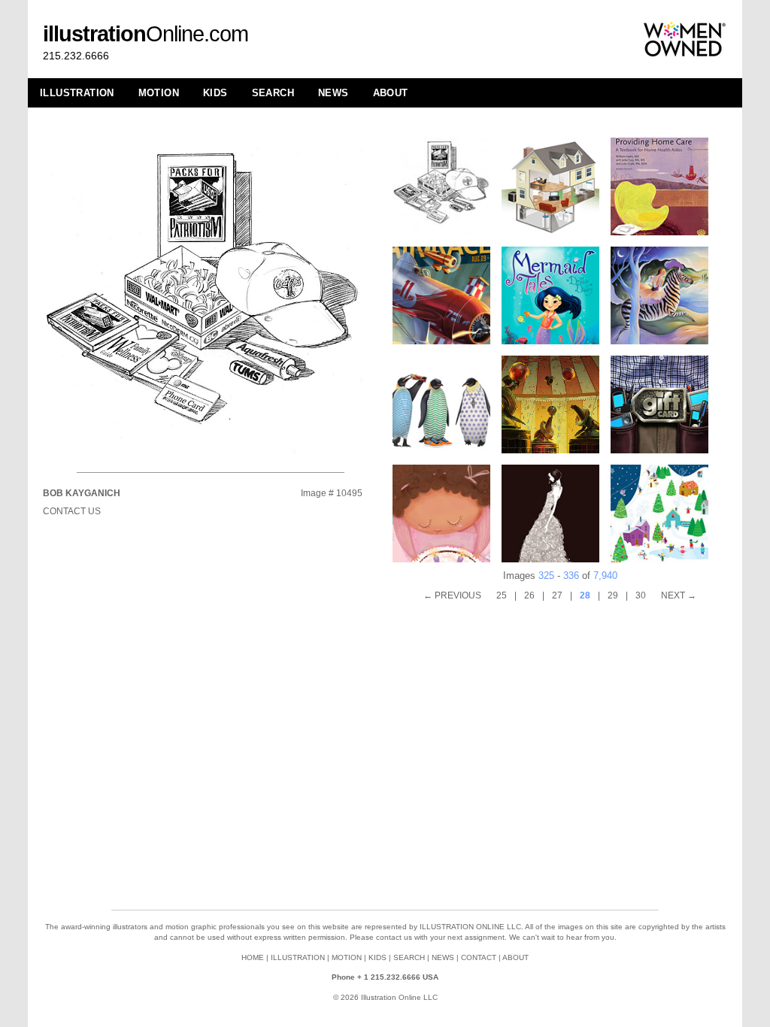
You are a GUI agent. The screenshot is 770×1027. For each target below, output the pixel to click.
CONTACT (478, 957)
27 (557, 595)
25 (501, 595)
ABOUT (390, 92)
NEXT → (678, 595)
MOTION (158, 92)
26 (529, 595)
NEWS (333, 92)
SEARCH (273, 92)
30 (640, 595)
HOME (252, 957)
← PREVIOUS (452, 595)
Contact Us (72, 511)
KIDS (215, 92)
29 (613, 595)
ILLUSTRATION (77, 92)
